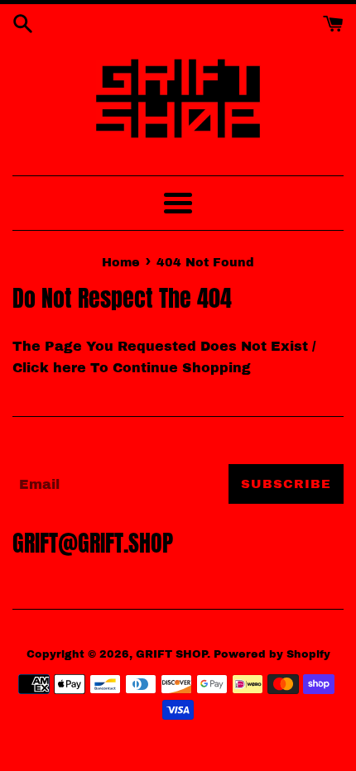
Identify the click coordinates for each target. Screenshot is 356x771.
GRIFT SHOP (171, 654)
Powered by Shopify (272, 654)
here (69, 368)
